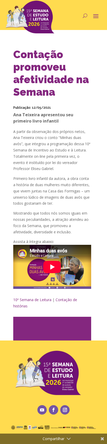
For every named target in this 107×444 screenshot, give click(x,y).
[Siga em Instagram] (65, 410)
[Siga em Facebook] (53, 410)
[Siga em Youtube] (42, 410)
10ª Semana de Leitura (32, 299)
